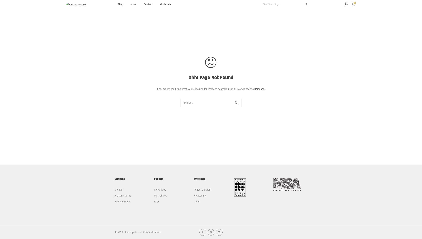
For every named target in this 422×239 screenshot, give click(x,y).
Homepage (260, 89)
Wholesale (165, 4)
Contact (148, 4)
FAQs (156, 201)
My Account (200, 195)
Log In (197, 201)
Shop (120, 4)
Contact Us (160, 189)
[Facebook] (202, 232)
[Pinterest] (211, 232)
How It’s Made (122, 201)
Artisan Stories (123, 195)
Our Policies (160, 195)
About (133, 4)
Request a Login (202, 189)
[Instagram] (219, 232)
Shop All (119, 189)
